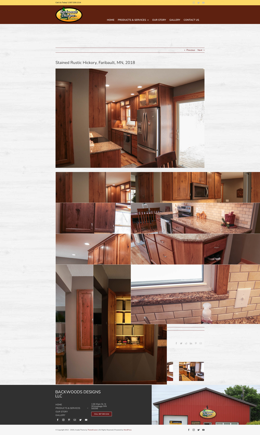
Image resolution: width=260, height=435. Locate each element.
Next (200, 50)
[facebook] (58, 420)
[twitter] (198, 3)
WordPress (127, 430)
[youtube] (203, 3)
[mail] (75, 420)
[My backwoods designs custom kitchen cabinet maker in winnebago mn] (69, 7)
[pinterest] (69, 420)
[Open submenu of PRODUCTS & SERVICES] (87, 409)
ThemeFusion (93, 430)
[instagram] (194, 3)
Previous (190, 50)
